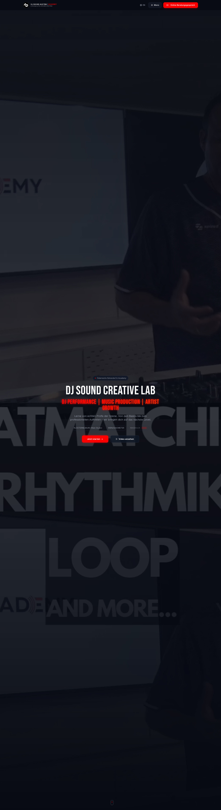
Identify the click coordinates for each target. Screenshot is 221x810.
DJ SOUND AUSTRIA (39, 4)
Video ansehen (126, 439)
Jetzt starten (93, 439)
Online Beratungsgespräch (182, 5)
